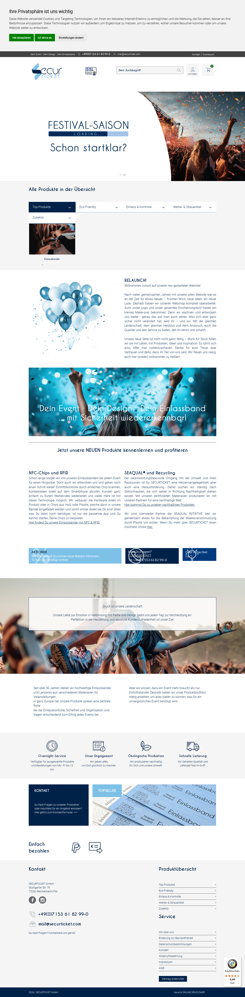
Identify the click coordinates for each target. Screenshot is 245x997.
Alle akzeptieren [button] (21, 37)
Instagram (42, 900)
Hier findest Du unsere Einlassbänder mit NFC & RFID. (64, 522)
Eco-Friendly (87, 207)
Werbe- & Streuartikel (187, 207)
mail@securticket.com (129, 53)
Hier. (150, 527)
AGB (161, 968)
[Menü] (239, 959)
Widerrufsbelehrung (170, 956)
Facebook (32, 900)
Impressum (208, 54)
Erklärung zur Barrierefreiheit (176, 938)
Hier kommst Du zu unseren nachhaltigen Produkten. (159, 505)
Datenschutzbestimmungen (175, 944)
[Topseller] (154, 805)
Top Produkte (42, 207)
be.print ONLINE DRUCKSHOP (189, 992)
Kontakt (196, 54)
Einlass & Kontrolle (139, 207)
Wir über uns (166, 932)
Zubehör (38, 217)
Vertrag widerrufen (173, 979)
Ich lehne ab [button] (45, 37)
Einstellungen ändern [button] (71, 37)
